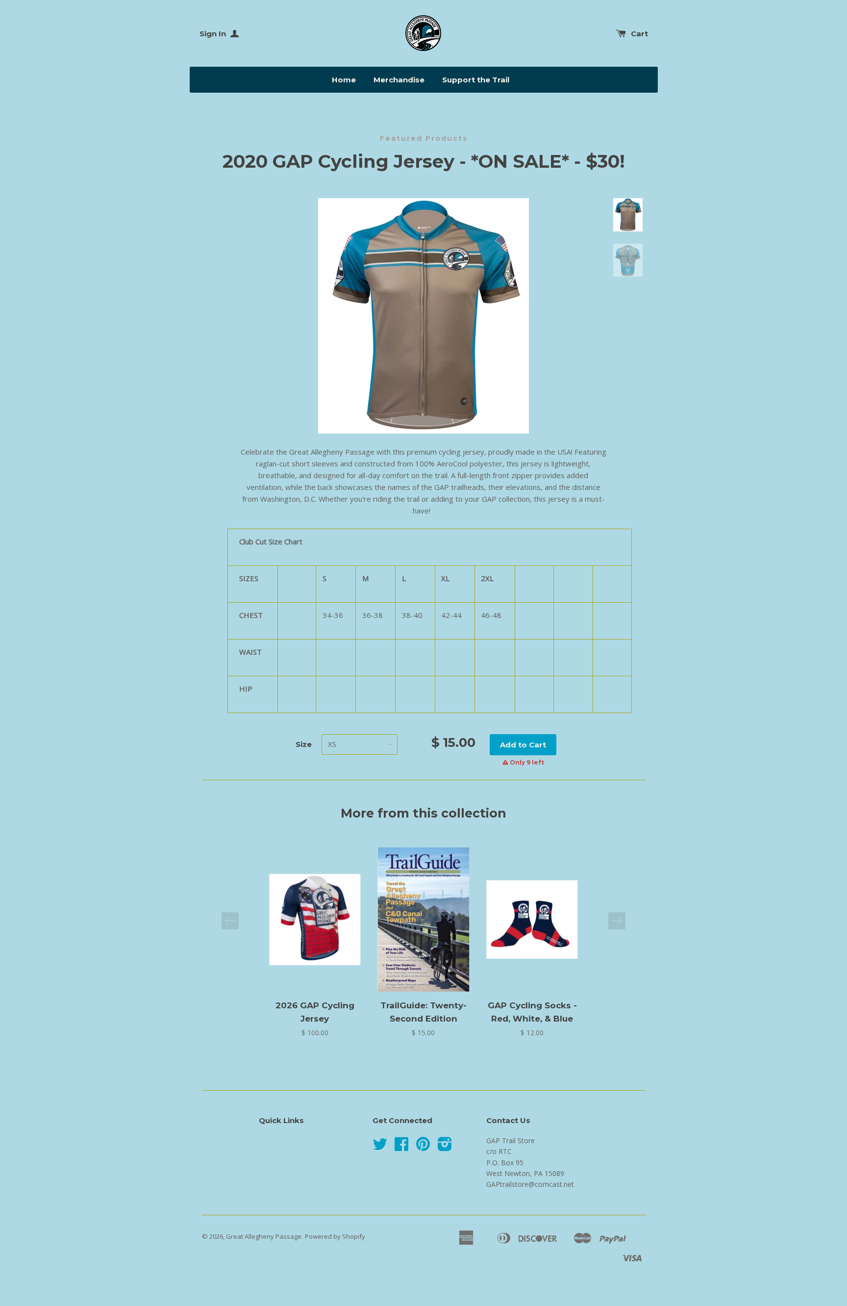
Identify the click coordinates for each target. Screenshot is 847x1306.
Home (344, 79)
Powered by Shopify (335, 1236)
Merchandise (399, 79)
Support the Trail (475, 79)
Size (304, 744)
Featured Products (424, 138)
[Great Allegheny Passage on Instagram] (444, 1147)
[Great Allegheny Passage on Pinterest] (423, 1147)
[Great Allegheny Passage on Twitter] (380, 1147)
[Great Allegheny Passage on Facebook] (401, 1147)
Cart (639, 33)
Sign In (213, 33)
